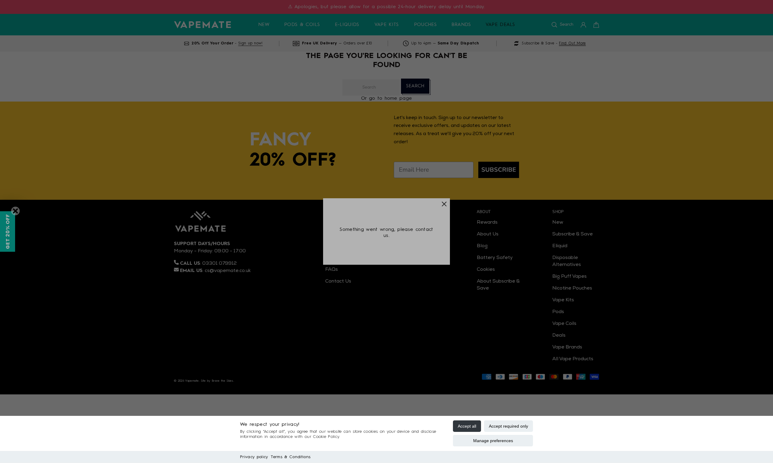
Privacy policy (254, 457)
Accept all (467, 426)
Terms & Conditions (290, 457)
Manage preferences (493, 440)
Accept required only (508, 426)
